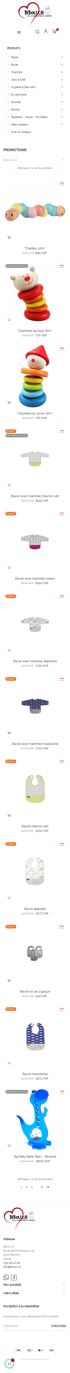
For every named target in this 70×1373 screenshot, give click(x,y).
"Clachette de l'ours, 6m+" (35, 331)
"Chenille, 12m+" (35, 248)
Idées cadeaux (19, 124)
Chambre (16, 72)
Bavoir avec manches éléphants (35, 661)
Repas (14, 57)
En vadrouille (19, 94)
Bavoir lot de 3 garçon (35, 991)
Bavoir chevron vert (35, 826)
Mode (14, 64)
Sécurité (16, 102)
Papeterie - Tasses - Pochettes (29, 117)
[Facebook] (14, 1277)
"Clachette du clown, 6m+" (35, 413)
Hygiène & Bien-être (23, 87)
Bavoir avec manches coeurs (35, 578)
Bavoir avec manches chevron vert (35, 496)
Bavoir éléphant (35, 909)
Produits (13, 48)
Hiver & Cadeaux (21, 131)
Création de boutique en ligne (35, 1359)
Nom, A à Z (34, 160)
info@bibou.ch (12, 1266)
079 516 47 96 (11, 1262)
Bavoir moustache (35, 1074)
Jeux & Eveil (18, 79)
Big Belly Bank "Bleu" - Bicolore (35, 1156)
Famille (15, 109)
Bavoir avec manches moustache (35, 744)
